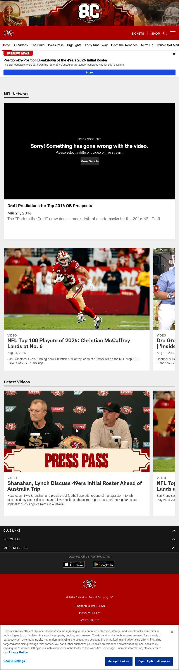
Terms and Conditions (89, 605)
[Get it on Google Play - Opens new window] (104, 566)
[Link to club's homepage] (8, 31)
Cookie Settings (14, 661)
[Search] (165, 33)
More (89, 72)
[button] (90, 161)
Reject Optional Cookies (154, 661)
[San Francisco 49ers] (89, 584)
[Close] (174, 54)
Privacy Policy (89, 612)
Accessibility (89, 620)
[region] (89, 647)
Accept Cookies (118, 661)
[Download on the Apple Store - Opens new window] (74, 565)
